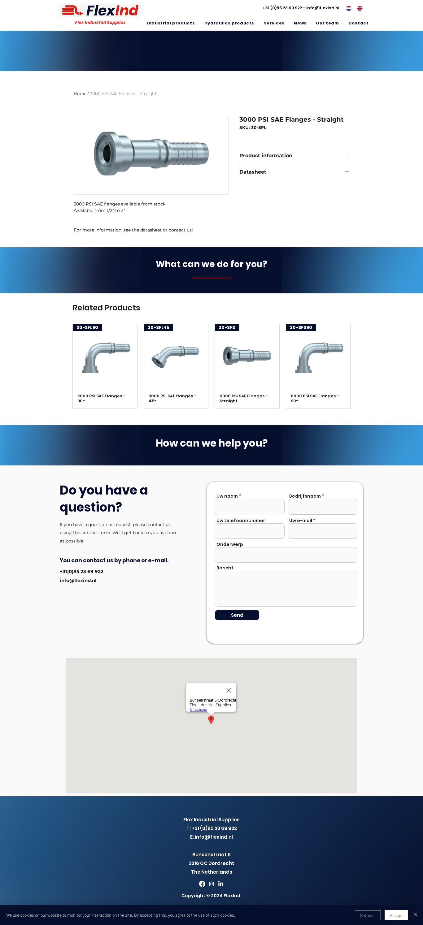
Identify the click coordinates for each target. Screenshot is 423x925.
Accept (396, 915)
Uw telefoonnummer (240, 520)
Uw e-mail (300, 520)
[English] (358, 8)
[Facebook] (202, 884)
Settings (368, 915)
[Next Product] (359, 366)
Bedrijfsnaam (305, 496)
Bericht (224, 568)
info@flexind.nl (322, 8)
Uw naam (227, 496)
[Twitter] (211, 884)
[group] (211, 366)
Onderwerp (229, 544)
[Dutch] (347, 8)
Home (80, 93)
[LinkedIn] (221, 884)
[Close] (415, 915)
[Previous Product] (63, 366)
